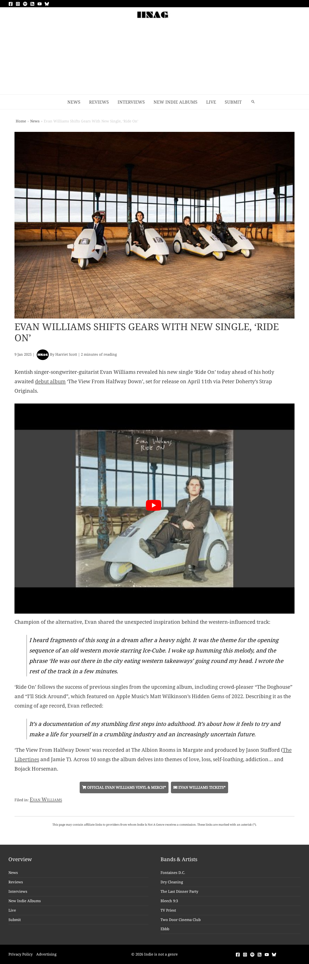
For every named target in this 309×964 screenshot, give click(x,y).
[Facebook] (10, 4)
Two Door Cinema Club (181, 919)
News (13, 872)
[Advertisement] (154, 58)
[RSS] (32, 4)
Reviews (15, 881)
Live (12, 910)
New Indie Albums (24, 900)
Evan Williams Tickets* (201, 787)
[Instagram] (18, 4)
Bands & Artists (179, 859)
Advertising (46, 954)
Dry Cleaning (172, 881)
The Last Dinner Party (179, 891)
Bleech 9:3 (169, 900)
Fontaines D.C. (173, 872)
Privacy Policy (20, 954)
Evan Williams (46, 799)
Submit (14, 919)
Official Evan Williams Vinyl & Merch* (126, 787)
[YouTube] (39, 4)
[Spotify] (25, 4)
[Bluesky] (47, 4)
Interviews (17, 891)
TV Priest (168, 910)
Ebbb (165, 928)
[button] (253, 102)
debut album (50, 381)
